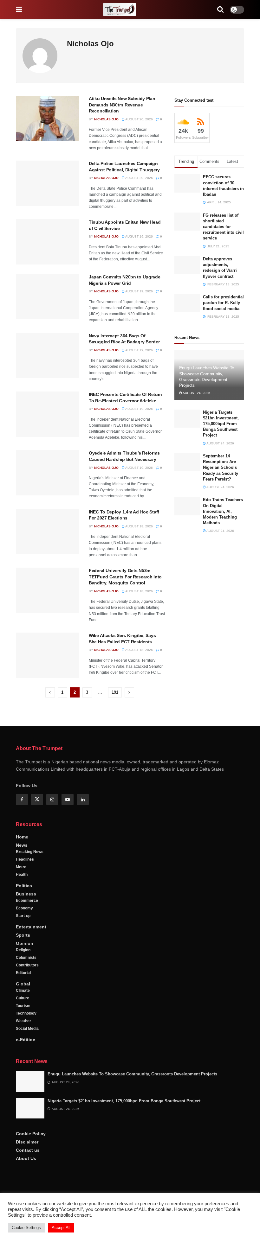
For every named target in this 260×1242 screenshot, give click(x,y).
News (22, 845)
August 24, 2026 (196, 393)
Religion (23, 950)
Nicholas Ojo (106, 119)
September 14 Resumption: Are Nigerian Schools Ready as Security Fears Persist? (220, 467)
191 (115, 692)
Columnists (26, 957)
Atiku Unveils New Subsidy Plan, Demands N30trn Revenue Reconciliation (122, 104)
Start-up (23, 916)
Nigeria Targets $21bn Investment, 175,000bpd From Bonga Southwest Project (221, 424)
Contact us (28, 1150)
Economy (24, 908)
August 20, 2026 (139, 119)
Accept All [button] (61, 1227)
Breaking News (29, 852)
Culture (22, 998)
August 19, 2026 (139, 236)
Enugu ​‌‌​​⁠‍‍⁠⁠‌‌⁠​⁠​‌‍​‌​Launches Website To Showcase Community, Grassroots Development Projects (132, 1074)
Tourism (23, 1005)
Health (22, 874)
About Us (26, 1158)
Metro (21, 867)
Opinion (24, 943)
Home (22, 836)
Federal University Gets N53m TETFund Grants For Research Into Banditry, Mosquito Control (125, 576)
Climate (23, 990)
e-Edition (26, 1039)
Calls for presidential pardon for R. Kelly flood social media (223, 303)
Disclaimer (27, 1141)
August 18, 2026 (139, 526)
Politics (24, 885)
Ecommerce (27, 900)
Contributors (27, 965)
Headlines (25, 859)
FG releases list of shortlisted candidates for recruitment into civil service (223, 227)
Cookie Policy (31, 1133)
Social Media (27, 1028)
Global (23, 983)
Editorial (23, 973)
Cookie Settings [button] (26, 1227)
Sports (23, 935)
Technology (26, 1013)
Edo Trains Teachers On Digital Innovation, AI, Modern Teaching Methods (223, 511)
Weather (23, 1021)
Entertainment (31, 926)
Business (26, 893)
